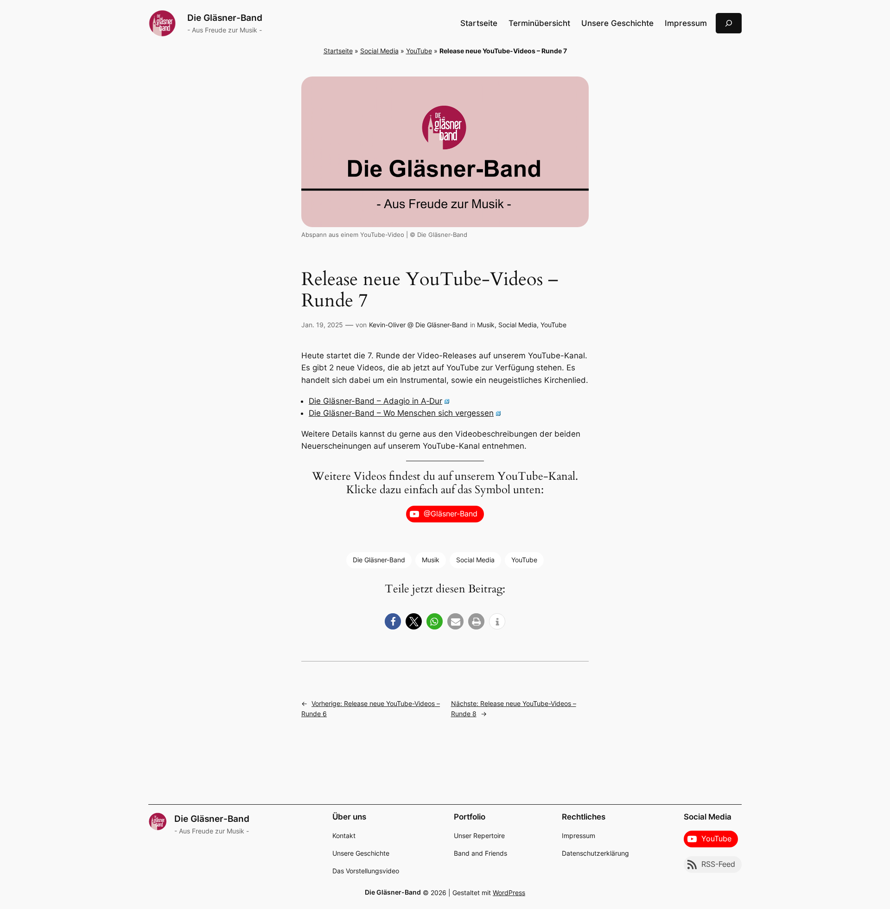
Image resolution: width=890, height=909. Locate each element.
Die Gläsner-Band (224, 17)
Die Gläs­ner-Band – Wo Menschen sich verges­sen (401, 413)
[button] (393, 621)
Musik (486, 325)
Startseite (478, 23)
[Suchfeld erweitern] (729, 23)
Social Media (379, 51)
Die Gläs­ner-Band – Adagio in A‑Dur (375, 401)
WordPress (509, 892)
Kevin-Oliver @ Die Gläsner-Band (418, 325)
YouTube (419, 51)
